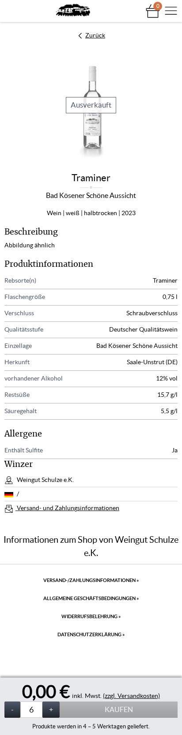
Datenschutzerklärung (91, 634)
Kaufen (119, 709)
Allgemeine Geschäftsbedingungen (91, 598)
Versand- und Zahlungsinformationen (67, 507)
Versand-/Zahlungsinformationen (91, 580)
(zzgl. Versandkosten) (131, 695)
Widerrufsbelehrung (91, 616)
